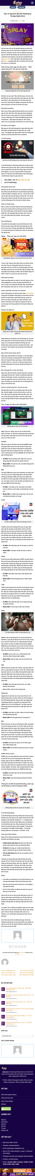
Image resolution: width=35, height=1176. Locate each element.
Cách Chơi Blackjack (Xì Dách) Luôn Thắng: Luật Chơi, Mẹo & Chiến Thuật (8, 973)
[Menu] (32, 3)
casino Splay (30, 293)
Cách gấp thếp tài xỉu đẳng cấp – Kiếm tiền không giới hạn (18, 988)
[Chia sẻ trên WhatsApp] (10, 946)
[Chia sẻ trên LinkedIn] (25, 946)
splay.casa (5, 1072)
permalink (17, 954)
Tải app (3, 1128)
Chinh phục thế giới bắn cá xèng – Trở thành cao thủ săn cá (19, 1023)
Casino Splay (17, 11)
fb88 (13, 1164)
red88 (17, 1164)
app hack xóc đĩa (23, 180)
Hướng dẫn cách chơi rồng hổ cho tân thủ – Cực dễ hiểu (20, 995)
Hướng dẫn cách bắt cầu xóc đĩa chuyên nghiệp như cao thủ (20, 1009)
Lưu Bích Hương (13, 1159)
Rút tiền (3, 1126)
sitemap (3, 1104)
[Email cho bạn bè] (19, 946)
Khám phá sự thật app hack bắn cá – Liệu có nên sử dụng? (19, 1016)
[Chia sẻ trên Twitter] (16, 946)
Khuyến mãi (4, 1130)
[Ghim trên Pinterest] (22, 946)
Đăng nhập (4, 1122)
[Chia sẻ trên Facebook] (13, 946)
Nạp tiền (3, 1124)
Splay (5, 61)
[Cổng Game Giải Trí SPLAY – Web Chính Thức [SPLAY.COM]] (17, 3)
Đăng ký (3, 1120)
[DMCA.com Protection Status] (6, 1108)
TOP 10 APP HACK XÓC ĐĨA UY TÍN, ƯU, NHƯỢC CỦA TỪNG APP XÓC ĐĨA (26, 973)
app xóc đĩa (6, 59)
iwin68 (9, 1164)
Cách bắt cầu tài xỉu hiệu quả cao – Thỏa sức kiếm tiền (19, 1002)
